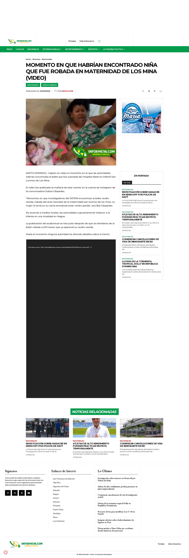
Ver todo (127, 183)
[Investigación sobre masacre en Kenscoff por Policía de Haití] (47, 428)
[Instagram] (15, 493)
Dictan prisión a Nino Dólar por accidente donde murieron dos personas (115, 529)
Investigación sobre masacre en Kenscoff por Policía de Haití (140, 194)
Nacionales (47, 59)
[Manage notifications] (6, 552)
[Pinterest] (154, 91)
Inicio (28, 59)
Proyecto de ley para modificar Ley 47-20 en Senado (116, 512)
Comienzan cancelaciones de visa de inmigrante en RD (140, 240)
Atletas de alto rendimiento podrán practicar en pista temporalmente (140, 217)
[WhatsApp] (160, 91)
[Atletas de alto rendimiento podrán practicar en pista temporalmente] (94, 428)
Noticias (36, 59)
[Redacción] (56, 91)
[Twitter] (148, 91)
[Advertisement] (77, 18)
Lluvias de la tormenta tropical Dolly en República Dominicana (140, 264)
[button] (99, 41)
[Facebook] (142, 91)
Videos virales (50, 85)
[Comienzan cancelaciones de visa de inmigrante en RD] (141, 428)
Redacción (67, 91)
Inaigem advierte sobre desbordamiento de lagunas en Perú (116, 521)
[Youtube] (29, 493)
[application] (71, 318)
